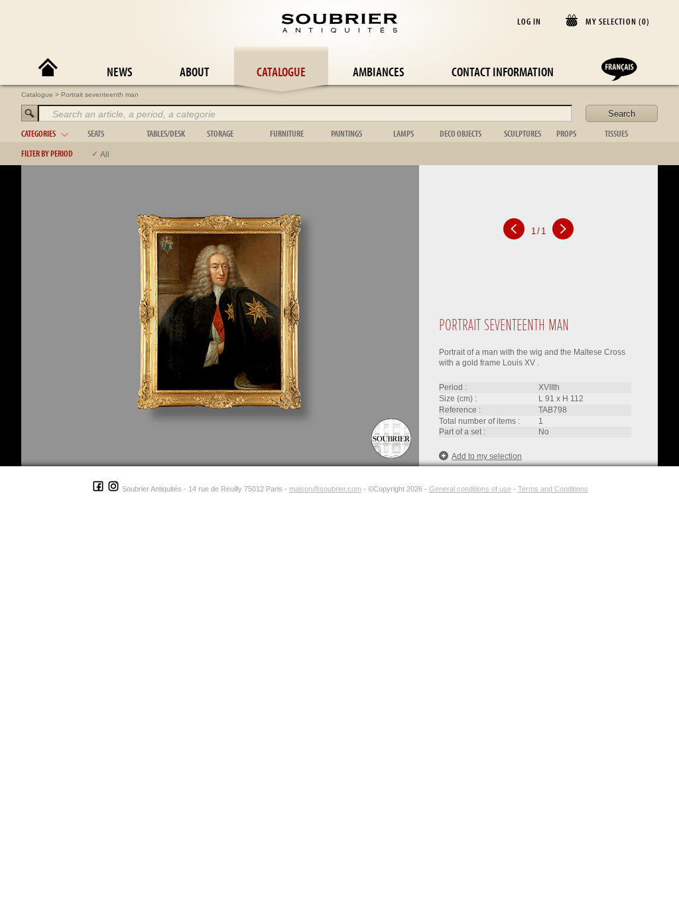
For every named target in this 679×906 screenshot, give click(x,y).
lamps (403, 133)
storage (220, 133)
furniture (287, 133)
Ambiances (378, 71)
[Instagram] (113, 489)
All (104, 154)
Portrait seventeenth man (100, 94)
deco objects (460, 133)
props (566, 133)
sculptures (522, 133)
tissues (616, 133)
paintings (346, 133)
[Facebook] (98, 489)
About (195, 71)
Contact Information (503, 71)
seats (96, 133)
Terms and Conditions (553, 489)
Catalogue (281, 71)
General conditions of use (470, 489)
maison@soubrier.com (325, 489)
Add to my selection (487, 456)
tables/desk (166, 133)
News (120, 71)
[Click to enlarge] (220, 315)
